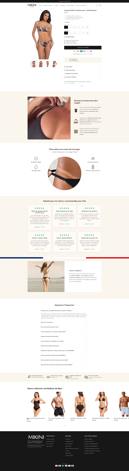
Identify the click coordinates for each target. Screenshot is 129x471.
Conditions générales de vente (91, 448)
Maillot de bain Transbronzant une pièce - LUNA (36, 419)
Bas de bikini (68, 446)
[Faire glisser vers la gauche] (29, 64)
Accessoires (68, 453)
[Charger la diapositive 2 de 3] (82, 86)
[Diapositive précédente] (80, 86)
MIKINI (66, 463)
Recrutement (49, 446)
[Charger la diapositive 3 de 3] (84, 86)
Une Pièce (67, 439)
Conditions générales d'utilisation (92, 450)
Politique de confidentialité (90, 446)
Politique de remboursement (91, 443)
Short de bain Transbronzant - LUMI (56, 418)
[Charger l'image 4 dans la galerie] (54, 64)
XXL (87, 27)
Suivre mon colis (50, 439)
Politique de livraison (89, 441)
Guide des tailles (70, 36)
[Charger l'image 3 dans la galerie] (47, 64)
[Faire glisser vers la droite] (59, 64)
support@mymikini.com (37, 441)
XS (66, 27)
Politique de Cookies (89, 453)
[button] (48, 5)
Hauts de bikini (68, 443)
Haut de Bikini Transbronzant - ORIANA (101, 418)
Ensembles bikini (69, 441)
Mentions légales (88, 439)
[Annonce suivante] (101, 1)
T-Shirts (67, 450)
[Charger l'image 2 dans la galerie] (41, 64)
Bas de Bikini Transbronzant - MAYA (78, 418)
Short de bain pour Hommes (72, 448)
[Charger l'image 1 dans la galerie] (34, 64)
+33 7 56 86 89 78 (73, 60)
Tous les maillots (69, 455)
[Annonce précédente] (28, 1)
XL (83, 27)
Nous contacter (50, 443)
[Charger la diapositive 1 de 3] (81, 86)
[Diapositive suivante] (85, 86)
